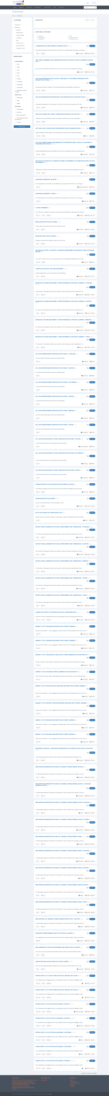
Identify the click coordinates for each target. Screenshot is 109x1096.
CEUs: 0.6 (38, 90)
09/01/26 (92, 418)
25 (86, 83)
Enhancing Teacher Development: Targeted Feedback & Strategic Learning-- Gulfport (63, 301)
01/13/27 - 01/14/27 (90, 243)
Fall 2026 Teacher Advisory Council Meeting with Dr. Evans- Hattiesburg (59, 453)
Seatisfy (49, 1094)
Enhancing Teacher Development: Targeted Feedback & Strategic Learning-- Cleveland (63, 283)
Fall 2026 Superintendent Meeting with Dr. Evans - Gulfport (55, 368)
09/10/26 (92, 107)
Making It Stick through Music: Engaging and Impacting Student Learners (60, 686)
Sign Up (94, 2)
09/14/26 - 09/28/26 (90, 912)
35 (86, 368)
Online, (86, 136)
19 (86, 46)
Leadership (41, 39)
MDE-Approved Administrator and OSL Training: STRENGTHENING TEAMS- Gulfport (62, 868)
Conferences (29, 7)
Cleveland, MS (80, 294)
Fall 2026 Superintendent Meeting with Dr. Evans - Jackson (54, 396)
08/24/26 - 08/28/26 (90, 1040)
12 (86, 410)
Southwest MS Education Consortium (21, 1086)
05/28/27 (92, 741)
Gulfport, (81, 878)
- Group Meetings (19, 35)
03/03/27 (92, 121)
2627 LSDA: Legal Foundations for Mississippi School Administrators (58, 128)
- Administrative (19, 32)
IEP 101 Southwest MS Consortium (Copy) (48, 512)
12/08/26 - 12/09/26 (90, 554)
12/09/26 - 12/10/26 (90, 969)
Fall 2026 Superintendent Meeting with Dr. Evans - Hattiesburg (56, 382)
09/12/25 (92, 262)
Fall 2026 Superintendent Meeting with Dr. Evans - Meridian (54, 410)
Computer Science (73, 39)
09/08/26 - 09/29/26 (90, 830)
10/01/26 (92, 187)
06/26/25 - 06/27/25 (90, 619)
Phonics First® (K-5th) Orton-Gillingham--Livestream (53, 1032)
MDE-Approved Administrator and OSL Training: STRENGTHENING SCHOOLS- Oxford (62, 819)
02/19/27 (92, 665)
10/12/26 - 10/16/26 (90, 1025)
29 (86, 439)
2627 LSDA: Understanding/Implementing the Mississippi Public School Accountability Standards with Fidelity (63, 143)
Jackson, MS (80, 72)
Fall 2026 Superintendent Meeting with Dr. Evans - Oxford (54, 425)
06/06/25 (92, 955)
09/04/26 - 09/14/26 (90, 796)
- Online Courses (19, 43)
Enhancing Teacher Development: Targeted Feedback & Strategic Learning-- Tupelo (62, 337)
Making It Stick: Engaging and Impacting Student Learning (55, 720)
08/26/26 (92, 389)
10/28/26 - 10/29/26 (90, 330)
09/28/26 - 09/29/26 (90, 878)
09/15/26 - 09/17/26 (90, 72)
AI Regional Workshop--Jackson (45, 179)
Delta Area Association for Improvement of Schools (24, 1080)
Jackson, (86, 520)
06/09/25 (92, 492)
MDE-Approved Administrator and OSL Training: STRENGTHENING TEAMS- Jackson (61, 885)
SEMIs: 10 (49, 215)
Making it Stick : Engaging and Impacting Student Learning (55, 626)
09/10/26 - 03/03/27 (90, 53)
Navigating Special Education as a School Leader (51, 961)
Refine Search (22, 126)
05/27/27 (92, 727)
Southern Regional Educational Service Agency (23, 1087)
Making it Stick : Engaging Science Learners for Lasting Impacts (56, 672)
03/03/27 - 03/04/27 (90, 537)
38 (86, 396)
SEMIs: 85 (38, 940)
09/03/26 (92, 375)
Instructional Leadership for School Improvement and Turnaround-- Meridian (61, 561)
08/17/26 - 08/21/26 (90, 1068)
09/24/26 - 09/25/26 (90, 895)
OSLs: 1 (43, 215)
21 (86, 734)
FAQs (54, 7)
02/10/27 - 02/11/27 (90, 276)
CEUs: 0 (37, 361)
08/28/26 (92, 361)
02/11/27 (92, 173)
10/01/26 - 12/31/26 (90, 983)
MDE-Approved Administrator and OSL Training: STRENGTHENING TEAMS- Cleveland (62, 850)
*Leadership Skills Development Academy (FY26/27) (51, 46)
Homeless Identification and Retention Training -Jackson (54, 484)
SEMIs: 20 (49, 983)
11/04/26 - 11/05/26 (90, 347)
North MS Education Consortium (20, 1084)
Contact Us (61, 7)
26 (86, 339)
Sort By (87, 20)
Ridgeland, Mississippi (83, 187)
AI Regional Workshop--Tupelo (45, 193)
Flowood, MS (80, 619)
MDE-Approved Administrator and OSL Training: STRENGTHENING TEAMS (58, 836)
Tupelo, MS (81, 347)
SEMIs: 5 (43, 90)
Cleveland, (85, 361)
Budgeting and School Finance (45, 236)
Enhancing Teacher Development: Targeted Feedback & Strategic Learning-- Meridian (63, 320)
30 (86, 287)
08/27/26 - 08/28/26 (90, 844)
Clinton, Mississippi (84, 446)
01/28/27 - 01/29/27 (90, 605)
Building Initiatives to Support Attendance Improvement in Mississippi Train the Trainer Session (64, 250)
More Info (92, 46)
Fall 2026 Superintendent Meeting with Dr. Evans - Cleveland (55, 354)
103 (86, 64)
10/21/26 (92, 201)
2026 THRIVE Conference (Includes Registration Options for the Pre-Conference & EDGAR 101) (64, 60)
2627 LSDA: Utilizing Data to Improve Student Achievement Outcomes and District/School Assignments (65, 161)
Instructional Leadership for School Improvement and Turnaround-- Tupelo (61, 595)
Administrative (41, 37)
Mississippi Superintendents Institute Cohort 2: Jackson (54, 933)
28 (86, 322)
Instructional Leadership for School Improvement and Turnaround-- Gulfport (62, 544)
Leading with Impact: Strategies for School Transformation (55, 612)
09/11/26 (92, 634)
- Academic (18, 30)
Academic (40, 36)
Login (87, 2)
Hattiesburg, (85, 389)
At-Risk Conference (41, 208)
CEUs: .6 (38, 492)
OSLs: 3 (37, 53)
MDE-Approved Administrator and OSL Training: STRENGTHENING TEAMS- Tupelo (61, 902)
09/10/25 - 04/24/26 (90, 940)
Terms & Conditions (75, 1083)
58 (86, 193)
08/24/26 (92, 404)
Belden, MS (85, 201)
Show (92, 20)
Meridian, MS (80, 229)
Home (15, 7)
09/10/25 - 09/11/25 (90, 215)
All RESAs (14, 1089)
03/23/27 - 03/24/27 (90, 571)
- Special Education (20, 45)
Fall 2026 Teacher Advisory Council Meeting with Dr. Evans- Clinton (57, 439)
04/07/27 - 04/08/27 (90, 229)
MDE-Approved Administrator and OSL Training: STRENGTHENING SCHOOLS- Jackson (62, 802)
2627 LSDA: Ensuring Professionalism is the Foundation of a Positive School (60, 97)
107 (86, 207)
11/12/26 (92, 154)
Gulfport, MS (80, 313)
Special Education (73, 37)
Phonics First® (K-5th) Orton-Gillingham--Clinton (52, 1004)
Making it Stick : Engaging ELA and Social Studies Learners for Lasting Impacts (61, 655)
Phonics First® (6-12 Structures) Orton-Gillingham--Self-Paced (56, 975)
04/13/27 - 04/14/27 (90, 313)
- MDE (17, 40)
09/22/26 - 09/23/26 (90, 588)
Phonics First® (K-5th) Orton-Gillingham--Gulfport (52, 1018)
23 (86, 128)
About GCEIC (48, 7)
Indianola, (85, 696)
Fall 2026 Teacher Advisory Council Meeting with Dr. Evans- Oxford (57, 470)
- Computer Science (20, 48)
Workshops (38, 7)
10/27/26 (92, 520)
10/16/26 (92, 713)
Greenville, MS (80, 796)
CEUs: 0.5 (38, 187)
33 (86, 456)
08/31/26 (92, 432)
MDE (70, 36)
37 (86, 822)
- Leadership (18, 38)
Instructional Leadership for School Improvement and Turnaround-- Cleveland (62, 527)
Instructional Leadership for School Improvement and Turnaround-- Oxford (61, 578)
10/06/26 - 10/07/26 (90, 294)
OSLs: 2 (43, 983)
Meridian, (86, 713)
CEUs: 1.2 (38, 215)
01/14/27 (92, 90)
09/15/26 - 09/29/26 (90, 813)
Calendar (21, 7)
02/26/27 (92, 679)
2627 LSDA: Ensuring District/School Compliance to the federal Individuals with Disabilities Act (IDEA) (61, 79)
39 (86, 788)
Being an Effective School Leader (46, 222)
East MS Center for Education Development (22, 1081)
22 (86, 640)
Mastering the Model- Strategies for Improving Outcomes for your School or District (64, 748)
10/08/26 (92, 136)
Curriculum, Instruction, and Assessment (49, 269)
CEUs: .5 (38, 520)
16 (86, 382)
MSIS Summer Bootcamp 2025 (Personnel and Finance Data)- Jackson (57, 947)
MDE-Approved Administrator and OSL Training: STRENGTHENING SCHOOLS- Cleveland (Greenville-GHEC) (63, 784)
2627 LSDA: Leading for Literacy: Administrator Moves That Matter (57, 114)
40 (86, 769)
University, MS (80, 53)
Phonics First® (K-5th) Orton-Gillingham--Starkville (53, 1060)
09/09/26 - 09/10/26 (90, 760)
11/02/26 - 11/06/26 (90, 1054)
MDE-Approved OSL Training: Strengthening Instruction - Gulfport (57, 919)
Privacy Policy (73, 1081)
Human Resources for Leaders (45, 498)
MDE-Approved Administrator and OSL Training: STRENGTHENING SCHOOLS (59, 767)
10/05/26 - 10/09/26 (90, 1011)
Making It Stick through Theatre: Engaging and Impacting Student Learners (60, 703)
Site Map (72, 1086)
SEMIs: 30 (43, 53)
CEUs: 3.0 (38, 983)
